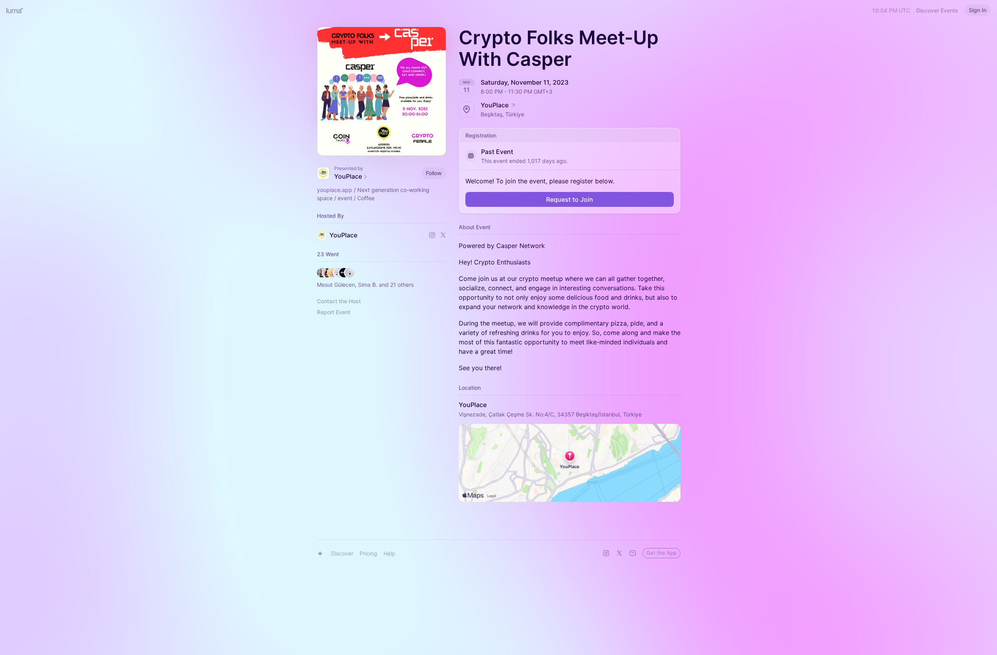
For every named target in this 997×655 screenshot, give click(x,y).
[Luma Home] (15, 10)
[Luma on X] (619, 553)
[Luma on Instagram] (606, 553)
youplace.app (334, 189)
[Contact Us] (632, 553)
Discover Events (937, 10)
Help (389, 553)
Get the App (661, 553)
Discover (342, 553)
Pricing (368, 553)
